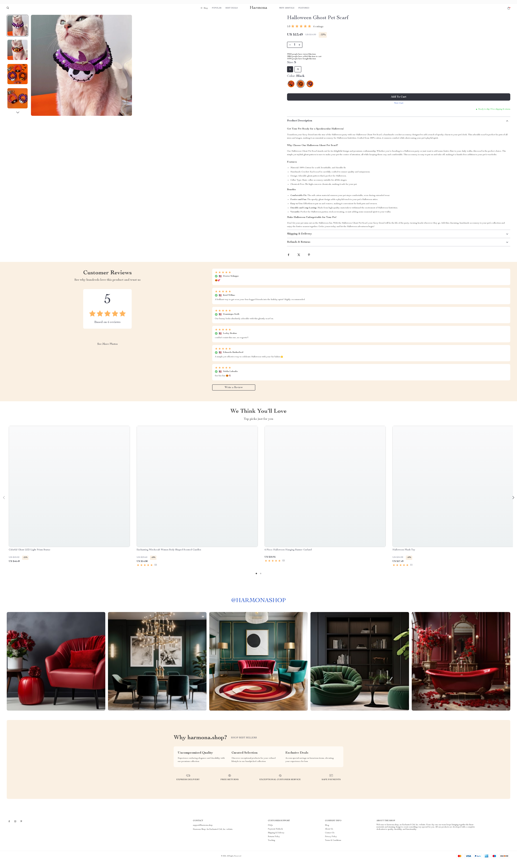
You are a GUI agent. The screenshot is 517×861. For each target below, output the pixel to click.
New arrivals (286, 8)
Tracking (271, 840)
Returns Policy (274, 837)
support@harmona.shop (203, 825)
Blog (327, 825)
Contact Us (329, 833)
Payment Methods (275, 829)
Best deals (232, 8)
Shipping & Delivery (276, 833)
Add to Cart (398, 97)
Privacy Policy (331, 837)
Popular (216, 8)
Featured (303, 8)
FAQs (270, 825)
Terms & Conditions (333, 840)
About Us (329, 829)
